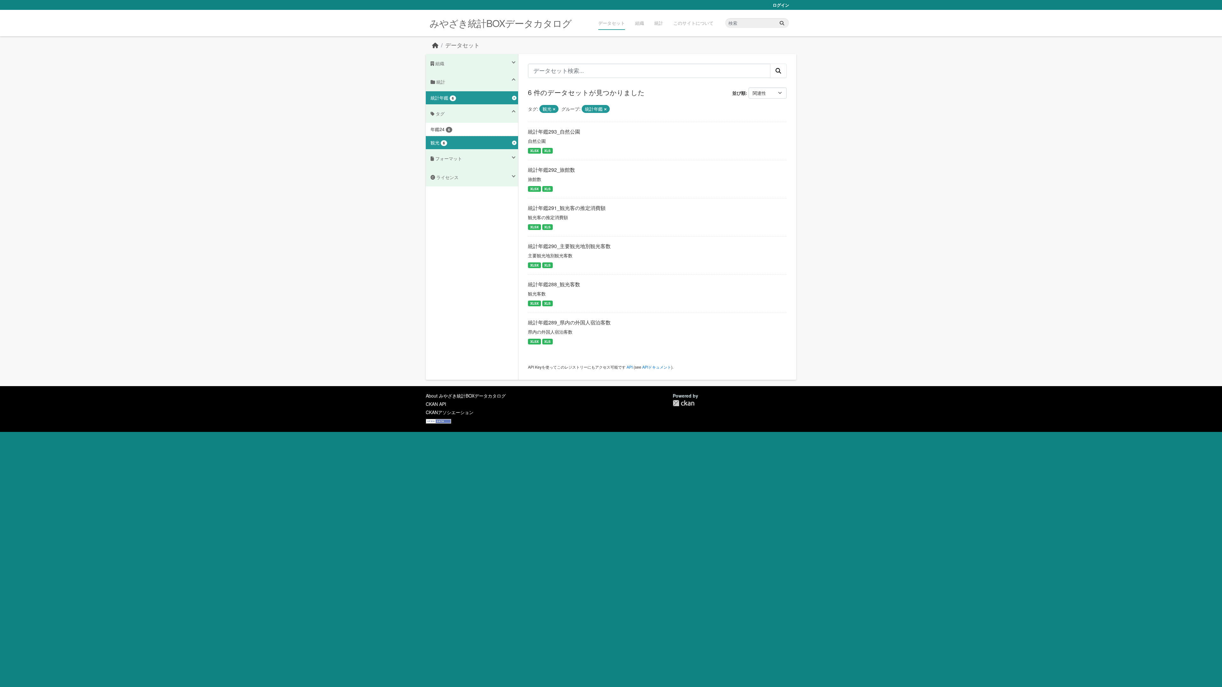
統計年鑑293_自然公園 (554, 131)
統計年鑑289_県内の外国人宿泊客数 (569, 322)
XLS (547, 150)
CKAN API (436, 404)
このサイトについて (693, 23)
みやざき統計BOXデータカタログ (501, 23)
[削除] (554, 109)
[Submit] (782, 23)
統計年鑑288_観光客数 (554, 284)
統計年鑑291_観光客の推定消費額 (567, 208)
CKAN (683, 403)
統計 (658, 23)
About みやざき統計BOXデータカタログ (466, 395)
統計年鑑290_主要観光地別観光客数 (569, 246)
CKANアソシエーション (450, 412)
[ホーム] (435, 45)
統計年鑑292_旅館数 (551, 169)
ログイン (781, 5)
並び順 (739, 93)
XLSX (534, 150)
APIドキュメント (656, 367)
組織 (639, 23)
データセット (611, 23)
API (630, 367)
